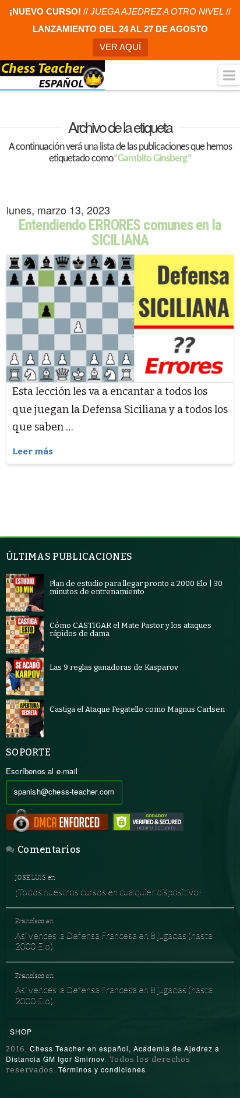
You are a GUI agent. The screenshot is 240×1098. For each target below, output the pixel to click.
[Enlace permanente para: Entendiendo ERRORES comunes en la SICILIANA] (120, 318)
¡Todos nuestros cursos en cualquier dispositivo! (108, 891)
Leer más (32, 451)
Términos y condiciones (102, 1069)
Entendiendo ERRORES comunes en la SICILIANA (120, 233)
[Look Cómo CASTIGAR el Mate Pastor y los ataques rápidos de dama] (25, 634)
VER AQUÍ (120, 47)
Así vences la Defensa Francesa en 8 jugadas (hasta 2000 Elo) (114, 940)
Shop (21, 1031)
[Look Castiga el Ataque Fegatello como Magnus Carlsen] (25, 718)
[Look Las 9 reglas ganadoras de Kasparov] (25, 676)
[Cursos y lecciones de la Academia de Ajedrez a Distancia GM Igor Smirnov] (52, 75)
